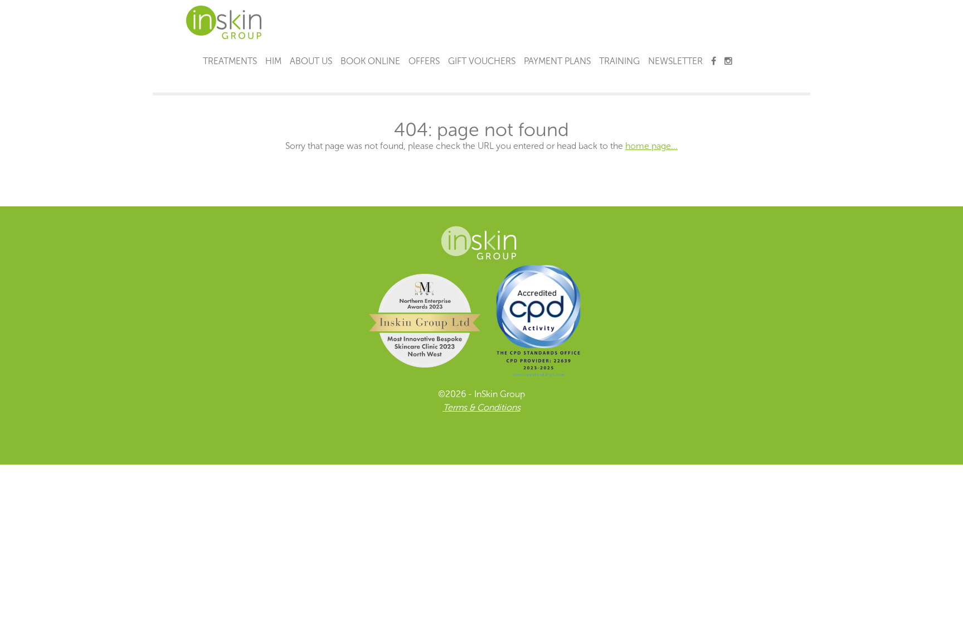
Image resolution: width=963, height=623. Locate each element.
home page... (651, 146)
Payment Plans (557, 61)
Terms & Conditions (482, 407)
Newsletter (675, 61)
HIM (273, 61)
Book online (370, 61)
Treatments (230, 61)
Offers (424, 61)
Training (619, 61)
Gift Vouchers (481, 61)
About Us (311, 61)
